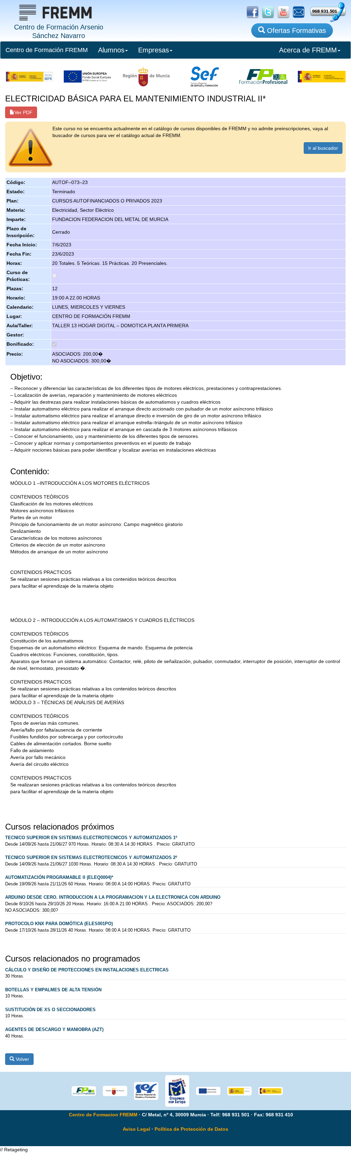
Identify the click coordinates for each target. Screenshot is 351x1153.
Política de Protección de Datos (191, 1129)
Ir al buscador (323, 148)
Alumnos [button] (111, 50)
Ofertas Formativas (295, 30)
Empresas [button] (153, 50)
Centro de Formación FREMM (46, 50)
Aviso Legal (136, 1129)
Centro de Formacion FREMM (103, 1114)
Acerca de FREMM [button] (308, 50)
